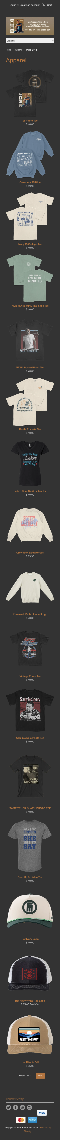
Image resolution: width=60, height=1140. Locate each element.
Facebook (15, 1107)
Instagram (29, 1107)
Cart (49, 5)
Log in (13, 5)
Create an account (30, 5)
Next (40, 1076)
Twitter (8, 1107)
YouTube (22, 1107)
